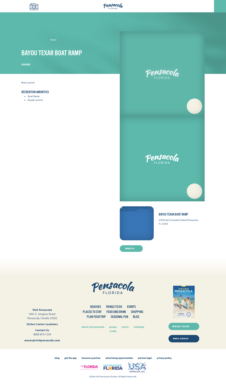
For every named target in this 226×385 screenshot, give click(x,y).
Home (53, 39)
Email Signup (180, 338)
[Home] (113, 6)
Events (131, 307)
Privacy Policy (164, 357)
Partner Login (145, 357)
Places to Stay (92, 312)
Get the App (70, 357)
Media (113, 331)
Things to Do (114, 307)
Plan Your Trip (96, 317)
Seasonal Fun (119, 317)
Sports (125, 326)
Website (129, 248)
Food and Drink (116, 312)
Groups (113, 326)
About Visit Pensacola (93, 326)
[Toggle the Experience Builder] (19, 6)
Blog (136, 317)
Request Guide (180, 326)
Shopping (137, 312)
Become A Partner (91, 357)
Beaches (95, 307)
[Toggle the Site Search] (7, 6)
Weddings (139, 326)
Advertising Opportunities (119, 357)
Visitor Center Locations (42, 324)
